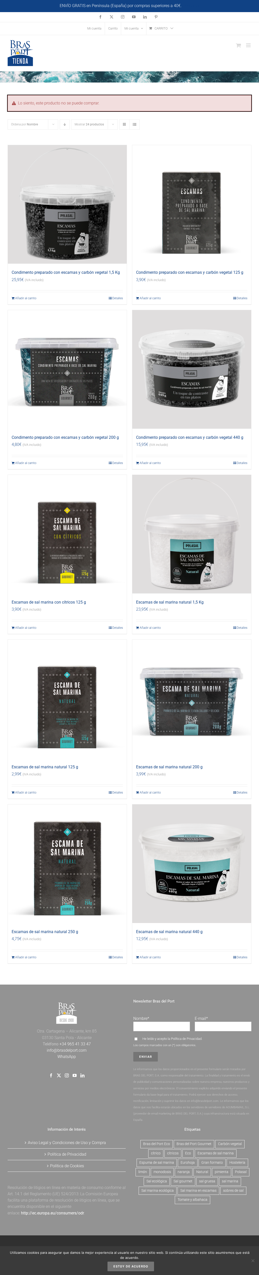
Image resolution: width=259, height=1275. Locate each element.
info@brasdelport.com (67, 1050)
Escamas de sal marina (216, 1153)
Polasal (241, 1172)
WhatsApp (66, 1056)
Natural (202, 1172)
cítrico (156, 1153)
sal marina (230, 1181)
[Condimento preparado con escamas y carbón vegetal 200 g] (67, 369)
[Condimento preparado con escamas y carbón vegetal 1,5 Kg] (67, 204)
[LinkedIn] (82, 1075)
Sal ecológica (156, 1181)
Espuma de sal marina (156, 1162)
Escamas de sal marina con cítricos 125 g (49, 602)
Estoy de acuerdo (130, 1266)
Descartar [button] (191, 5)
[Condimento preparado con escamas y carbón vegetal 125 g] (191, 204)
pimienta (221, 1172)
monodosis (162, 1172)
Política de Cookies (67, 1165)
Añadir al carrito (25, 298)
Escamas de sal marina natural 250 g (45, 931)
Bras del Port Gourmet (194, 1144)
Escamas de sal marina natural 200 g (169, 767)
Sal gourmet (183, 1181)
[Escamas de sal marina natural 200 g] (191, 699)
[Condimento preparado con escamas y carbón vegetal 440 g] (191, 369)
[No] (252, 1260)
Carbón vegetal (230, 1144)
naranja (184, 1172)
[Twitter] (59, 1075)
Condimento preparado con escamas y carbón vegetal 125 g (189, 272)
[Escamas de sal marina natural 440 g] (191, 863)
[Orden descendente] (65, 124)
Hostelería (237, 1162)
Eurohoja (188, 1162)
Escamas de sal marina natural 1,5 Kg (170, 602)
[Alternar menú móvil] (248, 45)
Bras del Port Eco (156, 1144)
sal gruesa (207, 1181)
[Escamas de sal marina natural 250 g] (67, 863)
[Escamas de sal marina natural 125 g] (67, 699)
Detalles (117, 298)
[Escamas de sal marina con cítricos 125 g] (67, 534)
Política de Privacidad (186, 1039)
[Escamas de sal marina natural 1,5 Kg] (191, 534)
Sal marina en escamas (198, 1190)
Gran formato (212, 1162)
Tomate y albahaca (192, 1200)
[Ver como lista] (134, 124)
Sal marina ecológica (157, 1190)
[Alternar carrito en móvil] (238, 45)
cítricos (173, 1153)
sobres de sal (233, 1190)
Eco (188, 1153)
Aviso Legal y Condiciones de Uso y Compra (67, 1142)
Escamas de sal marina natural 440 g (169, 931)
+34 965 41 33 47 (74, 1044)
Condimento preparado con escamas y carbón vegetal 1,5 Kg (66, 272)
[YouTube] (75, 1075)
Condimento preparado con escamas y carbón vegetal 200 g (65, 437)
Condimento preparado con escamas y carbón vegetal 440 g (189, 437)
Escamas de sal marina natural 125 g (45, 767)
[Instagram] (67, 1075)
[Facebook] (51, 1075)
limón (142, 1172)
